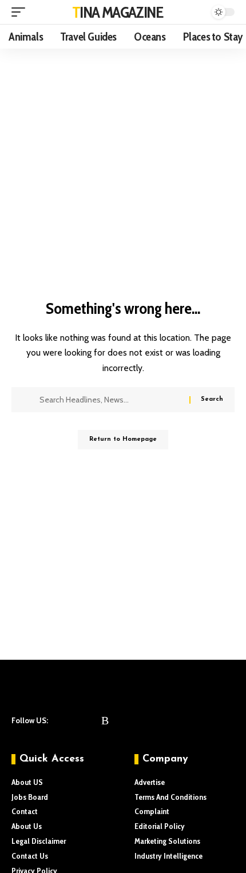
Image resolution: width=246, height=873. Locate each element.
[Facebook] (61, 720)
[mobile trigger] (21, 12)
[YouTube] (91, 720)
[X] (76, 720)
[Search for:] (110, 399)
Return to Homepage (123, 439)
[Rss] (105, 720)
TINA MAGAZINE (117, 12)
